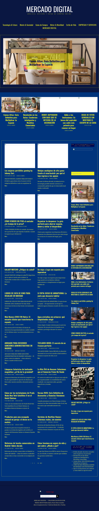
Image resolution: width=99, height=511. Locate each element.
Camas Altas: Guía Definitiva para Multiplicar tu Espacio (47, 62)
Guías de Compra (42, 24)
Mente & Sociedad (26, 24)
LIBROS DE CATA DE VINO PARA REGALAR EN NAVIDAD (17, 294)
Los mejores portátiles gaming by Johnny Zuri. (18, 172)
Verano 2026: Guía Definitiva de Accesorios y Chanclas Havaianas (51, 394)
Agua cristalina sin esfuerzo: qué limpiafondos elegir (51, 318)
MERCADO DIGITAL (49, 27)
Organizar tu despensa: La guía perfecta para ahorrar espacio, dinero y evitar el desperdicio (50, 224)
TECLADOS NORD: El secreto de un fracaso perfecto (52, 344)
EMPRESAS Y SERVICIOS (87, 24)
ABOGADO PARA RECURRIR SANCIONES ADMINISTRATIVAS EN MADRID (18, 345)
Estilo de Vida (71, 24)
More (6, 186)
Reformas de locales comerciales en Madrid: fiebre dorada (19, 444)
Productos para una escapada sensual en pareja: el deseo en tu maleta (18, 419)
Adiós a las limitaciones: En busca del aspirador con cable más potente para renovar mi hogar (69, 121)
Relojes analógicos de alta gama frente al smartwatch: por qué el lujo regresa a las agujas (51, 173)
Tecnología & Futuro (10, 24)
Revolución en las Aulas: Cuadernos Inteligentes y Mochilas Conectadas (30, 120)
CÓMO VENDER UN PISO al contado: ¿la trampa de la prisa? (19, 222)
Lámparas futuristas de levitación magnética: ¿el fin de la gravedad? (19, 370)
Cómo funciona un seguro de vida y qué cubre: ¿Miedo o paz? (52, 444)
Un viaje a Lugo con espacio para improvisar (51, 271)
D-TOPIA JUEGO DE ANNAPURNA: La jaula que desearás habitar (52, 294)
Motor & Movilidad (57, 24)
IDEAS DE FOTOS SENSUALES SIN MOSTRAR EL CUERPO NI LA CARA (88, 118)
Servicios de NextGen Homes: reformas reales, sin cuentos (49, 418)
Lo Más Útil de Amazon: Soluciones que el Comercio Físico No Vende (52, 370)
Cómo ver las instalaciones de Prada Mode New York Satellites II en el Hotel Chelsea (19, 395)
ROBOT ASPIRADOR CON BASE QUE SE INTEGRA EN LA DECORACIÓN (49, 118)
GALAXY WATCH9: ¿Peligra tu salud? (19, 269)
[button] (92, 173)
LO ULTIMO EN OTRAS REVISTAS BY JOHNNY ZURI (82, 447)
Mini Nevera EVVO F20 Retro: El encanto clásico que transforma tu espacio (19, 319)
